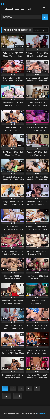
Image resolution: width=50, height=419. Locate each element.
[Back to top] (42, 411)
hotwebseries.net (16, 9)
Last (18, 396)
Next (7, 396)
